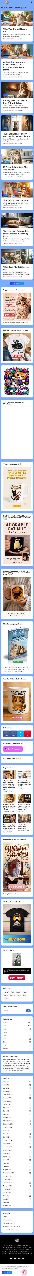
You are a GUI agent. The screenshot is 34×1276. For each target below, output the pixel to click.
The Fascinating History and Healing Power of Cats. (16, 135)
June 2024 (17, 1137)
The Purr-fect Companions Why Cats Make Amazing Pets (16, 233)
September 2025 (17, 1173)
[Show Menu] (2, 2)
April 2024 (17, 1130)
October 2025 (17, 1176)
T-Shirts (6, 998)
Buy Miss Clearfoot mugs (11, 1230)
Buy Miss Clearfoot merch (11, 1226)
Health (18, 992)
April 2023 (17, 1108)
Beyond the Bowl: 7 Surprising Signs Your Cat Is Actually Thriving (24, 783)
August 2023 (17, 1117)
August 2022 (17, 1091)
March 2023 (17, 1104)
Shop (19, 995)
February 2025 (17, 1153)
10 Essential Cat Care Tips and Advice (15, 168)
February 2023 (17, 1101)
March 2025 (17, 1157)
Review (12, 995)
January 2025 (17, 1150)
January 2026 (17, 1186)
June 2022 (17, 1085)
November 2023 (17, 1121)
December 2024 (17, 1147)
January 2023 (17, 1098)
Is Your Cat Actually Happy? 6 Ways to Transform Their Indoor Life (24, 807)
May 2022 (17, 1081)
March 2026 (17, 1192)
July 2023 (17, 1114)
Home (5, 1217)
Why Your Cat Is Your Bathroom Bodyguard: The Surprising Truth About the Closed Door (9, 785)
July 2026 (17, 1202)
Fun (12, 992)
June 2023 (17, 1111)
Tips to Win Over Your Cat (16, 200)
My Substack (7, 1220)
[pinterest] (19, 1258)
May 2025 (17, 1163)
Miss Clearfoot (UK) (9, 1223)
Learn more (13, 1268)
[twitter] (23, 1258)
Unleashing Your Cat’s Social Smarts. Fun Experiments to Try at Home (14, 66)
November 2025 (17, 1179)
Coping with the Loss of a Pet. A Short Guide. (16, 101)
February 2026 (17, 1189)
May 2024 (17, 1134)
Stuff (24, 995)
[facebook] (11, 1258)
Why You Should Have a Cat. (15, 30)
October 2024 (17, 1140)
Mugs (25, 992)
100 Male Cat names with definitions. (22, 826)
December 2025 (17, 1183)
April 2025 (17, 1160)
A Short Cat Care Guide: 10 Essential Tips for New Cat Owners (9, 807)
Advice (6, 992)
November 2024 (17, 1143)
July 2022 (17, 1088)
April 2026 (17, 1196)
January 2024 (17, 1127)
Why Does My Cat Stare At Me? (16, 268)
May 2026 (17, 1199)
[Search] (31, 2)
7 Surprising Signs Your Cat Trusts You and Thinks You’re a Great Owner (9, 827)
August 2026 (17, 1205)
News (6, 995)
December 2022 (17, 1095)
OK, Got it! (7, 1272)
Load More (16, 283)
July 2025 (17, 1166)
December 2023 (17, 1124)
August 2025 (17, 1170)
